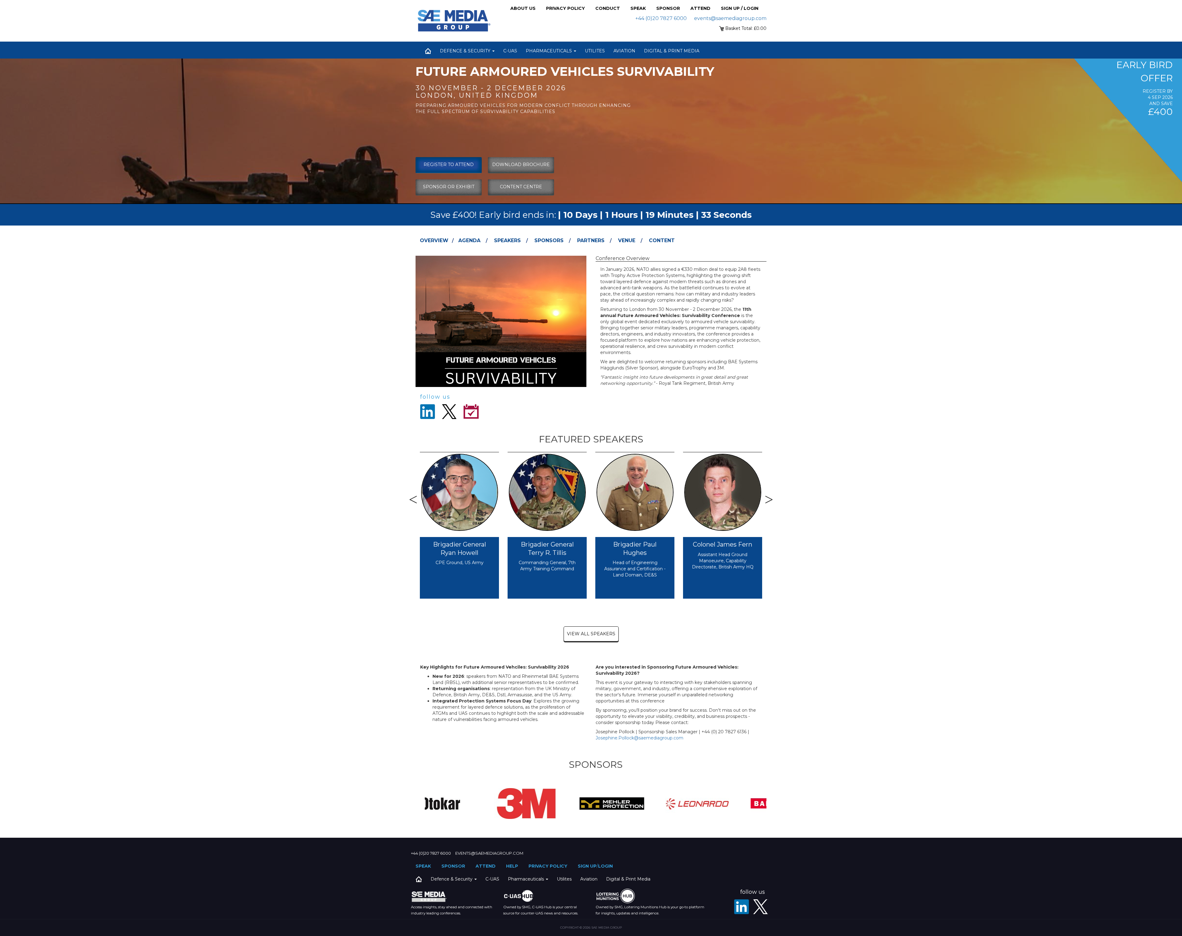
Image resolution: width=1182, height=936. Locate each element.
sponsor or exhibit (448, 186)
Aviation (624, 51)
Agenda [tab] (469, 240)
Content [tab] (662, 240)
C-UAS (510, 51)
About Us (523, 8)
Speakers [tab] (507, 240)
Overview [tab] (434, 240)
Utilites (595, 51)
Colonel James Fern (722, 544)
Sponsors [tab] (549, 240)
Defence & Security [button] (466, 51)
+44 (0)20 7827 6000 (661, 18)
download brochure (521, 164)
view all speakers (591, 634)
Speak (638, 8)
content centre (521, 186)
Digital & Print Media (671, 51)
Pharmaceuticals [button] (549, 51)
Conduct (607, 8)
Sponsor (668, 8)
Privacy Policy (565, 8)
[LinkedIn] (741, 906)
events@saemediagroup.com (730, 18)
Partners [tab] (591, 240)
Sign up (587, 866)
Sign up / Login (739, 8)
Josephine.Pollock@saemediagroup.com (639, 738)
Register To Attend (449, 164)
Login (605, 866)
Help (512, 866)
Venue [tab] (626, 240)
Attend (700, 8)
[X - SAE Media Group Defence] (760, 906)
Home (428, 51)
